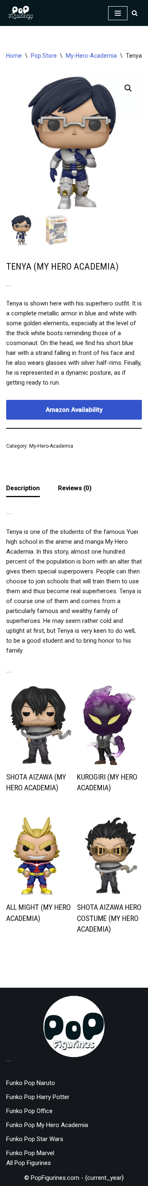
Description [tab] (23, 488)
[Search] (135, 13)
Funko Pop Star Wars (34, 1139)
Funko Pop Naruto (30, 1083)
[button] (128, 88)
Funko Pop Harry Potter (37, 1097)
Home (14, 55)
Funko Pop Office (29, 1111)
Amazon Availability (74, 409)
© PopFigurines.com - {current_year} (74, 1177)
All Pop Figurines (28, 1163)
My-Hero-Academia (91, 55)
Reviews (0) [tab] (75, 488)
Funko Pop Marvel (30, 1153)
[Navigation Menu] (117, 13)
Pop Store (44, 55)
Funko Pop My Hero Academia (47, 1125)
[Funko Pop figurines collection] (20, 13)
